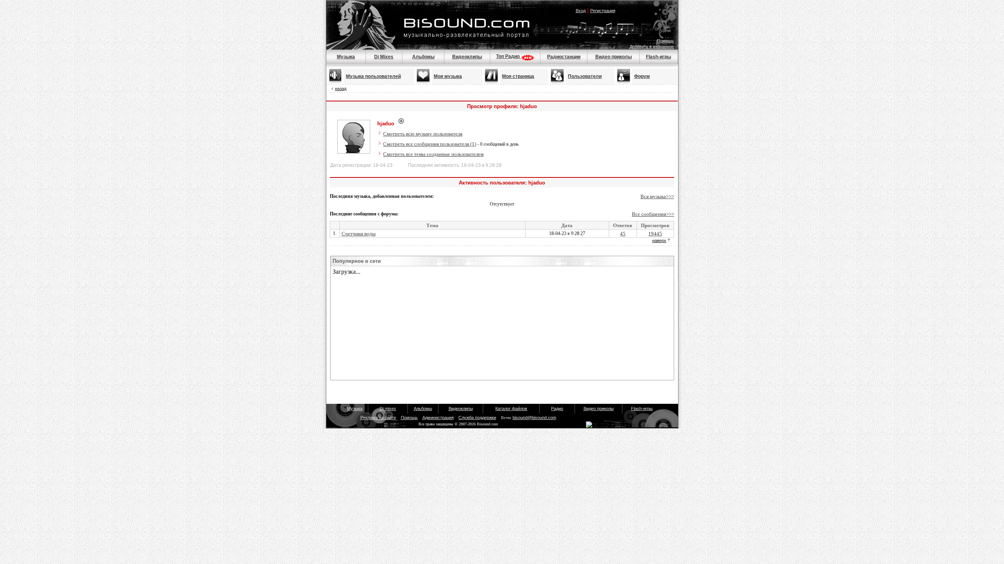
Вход (581, 10)
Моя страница (518, 76)
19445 (655, 234)
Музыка (346, 57)
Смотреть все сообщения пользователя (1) (429, 144)
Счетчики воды (359, 234)
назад (340, 88)
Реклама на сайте (378, 417)
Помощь (665, 40)
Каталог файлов (511, 408)
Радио (557, 408)
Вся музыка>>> (657, 196)
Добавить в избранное (651, 46)
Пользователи (585, 76)
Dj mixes (388, 408)
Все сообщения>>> (653, 214)
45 (623, 234)
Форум (642, 76)
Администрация (438, 417)
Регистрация (602, 10)
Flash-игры (658, 57)
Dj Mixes (383, 57)
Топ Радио (508, 56)
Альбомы (423, 57)
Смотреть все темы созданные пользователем (433, 154)
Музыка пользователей (373, 76)
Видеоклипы (467, 57)
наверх (659, 240)
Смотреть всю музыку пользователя (422, 134)
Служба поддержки (477, 417)
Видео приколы (613, 57)
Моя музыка (448, 76)
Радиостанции (563, 57)
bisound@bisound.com (534, 417)
